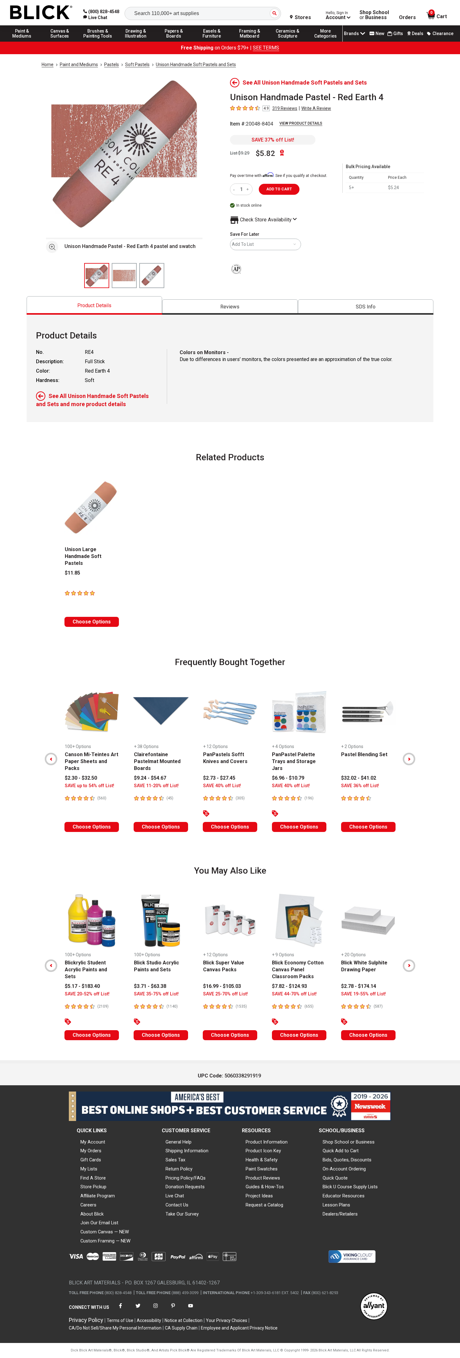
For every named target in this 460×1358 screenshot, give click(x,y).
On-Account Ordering (344, 1169)
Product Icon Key (263, 1151)
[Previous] (51, 759)
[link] (95, 17)
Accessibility (149, 1320)
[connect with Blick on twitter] (138, 1310)
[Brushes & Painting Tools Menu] (98, 41)
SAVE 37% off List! (273, 140)
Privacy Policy (86, 1320)
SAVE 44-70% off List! (294, 994)
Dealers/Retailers (340, 1214)
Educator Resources (344, 1196)
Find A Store (93, 1178)
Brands (351, 33)
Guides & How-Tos (265, 1187)
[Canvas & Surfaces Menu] (59, 41)
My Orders (90, 1151)
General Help (179, 1142)
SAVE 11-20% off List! (156, 785)
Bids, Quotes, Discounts (347, 1160)
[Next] (409, 759)
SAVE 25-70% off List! (225, 994)
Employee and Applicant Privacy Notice (239, 1327)
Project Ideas (259, 1196)
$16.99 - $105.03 (222, 986)
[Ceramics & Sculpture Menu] (287, 41)
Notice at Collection (183, 1320)
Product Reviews (263, 1178)
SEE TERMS (266, 48)
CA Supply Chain (181, 1327)
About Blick (92, 1214)
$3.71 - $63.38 (150, 986)
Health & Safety (262, 1160)
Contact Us (177, 1205)
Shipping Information (187, 1151)
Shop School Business (374, 15)
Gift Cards (90, 1160)
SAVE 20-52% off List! (87, 994)
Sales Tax (175, 1160)
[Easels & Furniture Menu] (211, 41)
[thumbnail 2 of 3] (124, 275)
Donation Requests (185, 1187)
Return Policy (179, 1169)
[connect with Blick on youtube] (190, 1310)
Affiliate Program (97, 1196)
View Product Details (300, 123)
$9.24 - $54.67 (150, 778)
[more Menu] (325, 41)
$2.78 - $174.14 (358, 986)
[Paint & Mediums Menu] (22, 41)
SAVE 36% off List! (360, 785)
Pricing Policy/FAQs (186, 1178)
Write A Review (316, 108)
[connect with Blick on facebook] (120, 1310)
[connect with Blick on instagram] (155, 1310)
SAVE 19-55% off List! (363, 994)
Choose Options (92, 622)
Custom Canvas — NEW (104, 1232)
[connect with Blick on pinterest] (173, 1310)
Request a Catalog (264, 1205)
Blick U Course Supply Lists (350, 1187)
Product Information (267, 1142)
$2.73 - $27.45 (219, 778)
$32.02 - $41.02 (358, 778)
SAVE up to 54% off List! (89, 785)
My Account (92, 1142)
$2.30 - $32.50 (81, 778)
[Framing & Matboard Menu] (249, 41)
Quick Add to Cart (341, 1151)
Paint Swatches (262, 1169)
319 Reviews (284, 108)
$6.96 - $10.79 (288, 778)
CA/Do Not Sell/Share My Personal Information (115, 1327)
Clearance (442, 33)
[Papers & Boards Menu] (173, 41)
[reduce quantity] (235, 189)
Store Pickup (93, 1187)
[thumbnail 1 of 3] (96, 275)
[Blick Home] (41, 12)
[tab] (94, 305)
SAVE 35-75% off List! (156, 994)
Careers (88, 1205)
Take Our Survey (182, 1214)
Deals (417, 33)
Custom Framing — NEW (105, 1241)
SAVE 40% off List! (222, 785)
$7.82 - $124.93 (289, 986)
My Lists (88, 1169)
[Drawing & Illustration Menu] (135, 41)
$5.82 (265, 153)
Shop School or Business (349, 1142)
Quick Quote (335, 1178)
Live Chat (175, 1196)
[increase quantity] (248, 189)
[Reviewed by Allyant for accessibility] (374, 1306)
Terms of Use (120, 1320)
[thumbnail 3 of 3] (151, 275)
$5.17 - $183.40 (82, 986)
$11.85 (72, 573)
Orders (407, 17)
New (380, 33)
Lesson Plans (336, 1205)
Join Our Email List (99, 1223)
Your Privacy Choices (226, 1320)
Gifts (398, 33)
